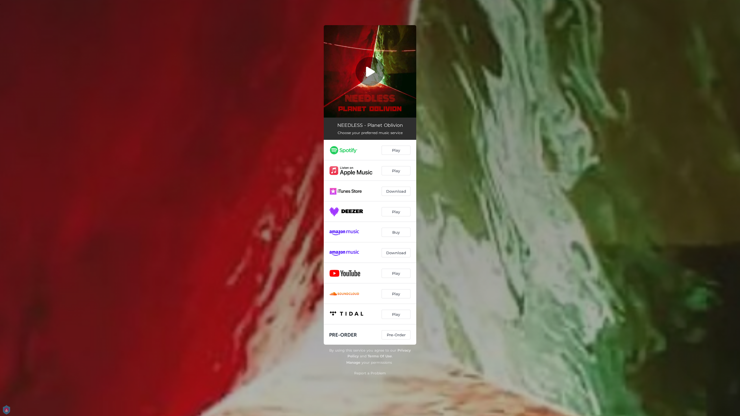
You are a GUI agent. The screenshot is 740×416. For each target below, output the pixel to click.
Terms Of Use (380, 356)
